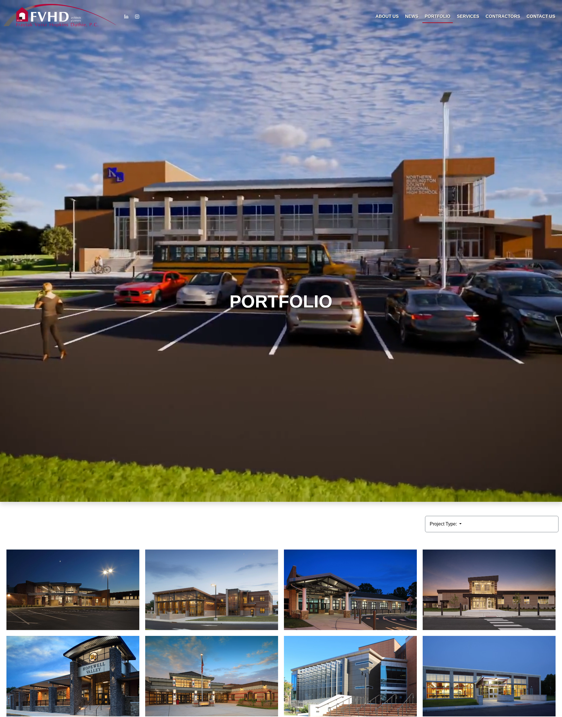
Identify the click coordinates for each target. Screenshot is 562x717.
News (411, 16)
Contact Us (541, 16)
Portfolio (437, 16)
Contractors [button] (503, 16)
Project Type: (444, 523)
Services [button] (468, 16)
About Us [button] (387, 16)
